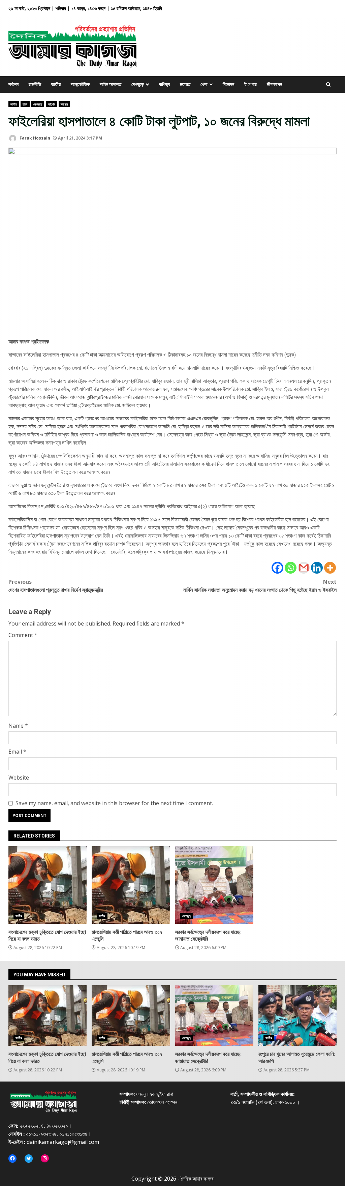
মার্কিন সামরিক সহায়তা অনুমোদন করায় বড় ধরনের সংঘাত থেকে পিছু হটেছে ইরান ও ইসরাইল (260, 586)
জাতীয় (13, 104)
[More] (330, 568)
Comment (22, 635)
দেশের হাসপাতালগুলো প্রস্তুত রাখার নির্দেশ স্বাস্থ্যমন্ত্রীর (55, 586)
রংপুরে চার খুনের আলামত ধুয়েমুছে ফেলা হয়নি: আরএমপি (297, 1015)
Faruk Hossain (34, 138)
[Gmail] (304, 568)
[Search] (328, 84)
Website (18, 777)
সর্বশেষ (51, 104)
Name (18, 725)
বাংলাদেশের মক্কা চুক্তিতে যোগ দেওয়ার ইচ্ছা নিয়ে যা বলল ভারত (47, 885)
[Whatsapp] (290, 568)
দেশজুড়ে (37, 104)
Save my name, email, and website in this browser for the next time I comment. (114, 803)
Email (17, 751)
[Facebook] (277, 568)
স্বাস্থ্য (64, 104)
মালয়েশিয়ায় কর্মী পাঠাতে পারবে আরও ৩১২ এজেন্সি (131, 885)
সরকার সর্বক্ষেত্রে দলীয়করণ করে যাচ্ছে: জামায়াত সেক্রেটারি (214, 885)
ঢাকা (25, 104)
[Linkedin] (317, 568)
